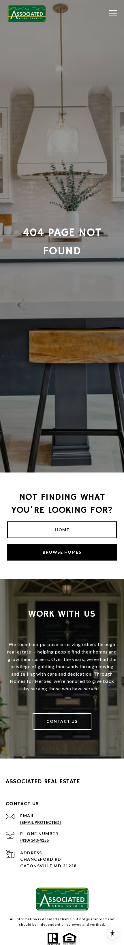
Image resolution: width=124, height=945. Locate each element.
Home (62, 529)
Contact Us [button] (62, 721)
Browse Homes (62, 552)
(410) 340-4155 (34, 840)
